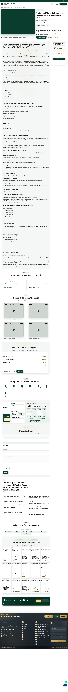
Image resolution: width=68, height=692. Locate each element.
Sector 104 (34, 416)
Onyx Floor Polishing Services (30, 531)
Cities (32, 3)
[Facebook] (63, 1)
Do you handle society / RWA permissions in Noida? (13, 501)
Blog (43, 3)
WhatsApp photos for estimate (9, 371)
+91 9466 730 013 (42, 418)
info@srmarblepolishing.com (35, 420)
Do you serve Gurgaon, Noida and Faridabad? (12, 515)
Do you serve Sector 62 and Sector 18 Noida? (12, 494)
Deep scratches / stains (16, 417)
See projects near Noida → (59, 63)
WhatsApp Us (49, 37)
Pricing (29, 3)
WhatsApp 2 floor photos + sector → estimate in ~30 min (10, 35)
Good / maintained (14, 414)
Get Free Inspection (41, 37)
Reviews (40, 3)
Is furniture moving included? (33, 494)
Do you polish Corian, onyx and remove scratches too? (13, 513)
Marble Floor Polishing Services (42, 624)
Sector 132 (29, 411)
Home (18, 3)
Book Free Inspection (6, 419)
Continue (5, 472)
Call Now (56, 37)
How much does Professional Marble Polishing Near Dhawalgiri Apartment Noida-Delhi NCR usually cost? (38, 497)
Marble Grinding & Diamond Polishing (41, 627)
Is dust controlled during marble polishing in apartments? (12, 504)
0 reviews (43, 22)
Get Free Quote (63, 3)
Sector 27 (44, 411)
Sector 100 (34, 414)
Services (25, 3)
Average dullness (20, 414)
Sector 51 (34, 411)
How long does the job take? (9, 509)
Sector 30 (45, 414)
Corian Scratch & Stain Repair (26, 533)
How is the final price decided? (9, 507)
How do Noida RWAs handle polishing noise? (12, 496)
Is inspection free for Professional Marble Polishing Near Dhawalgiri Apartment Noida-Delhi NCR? (37, 511)
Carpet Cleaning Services (41, 641)
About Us (21, 3)
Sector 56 (34, 409)
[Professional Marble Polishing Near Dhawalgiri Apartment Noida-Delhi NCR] (18, 21)
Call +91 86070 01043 (59, 53)
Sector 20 (29, 416)
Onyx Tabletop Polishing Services (20, 531)
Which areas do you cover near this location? (36, 514)
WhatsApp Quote (59, 56)
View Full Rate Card (59, 61)
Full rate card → (39, 644)
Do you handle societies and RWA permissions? (36, 503)
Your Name (5, 449)
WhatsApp (56, 616)
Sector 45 (39, 409)
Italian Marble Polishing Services (42, 631)
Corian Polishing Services (9, 531)
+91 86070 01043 (32, 418)
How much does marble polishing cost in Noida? (13, 499)
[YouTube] (66, 1)
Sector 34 (29, 409)
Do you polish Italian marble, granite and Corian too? (38, 508)
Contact (25, 639)
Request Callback (59, 641)
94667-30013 (11, 629)
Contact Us (46, 3)
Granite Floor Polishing (41, 633)
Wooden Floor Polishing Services (42, 639)
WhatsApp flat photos (8, 287)
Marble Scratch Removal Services (42, 531)
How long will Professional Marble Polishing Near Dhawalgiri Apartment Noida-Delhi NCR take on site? (38, 501)
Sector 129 (44, 409)
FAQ (24, 637)
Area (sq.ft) (13, 403)
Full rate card (20, 371)
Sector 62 (39, 416)
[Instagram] (64, 1)
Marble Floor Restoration (41, 629)
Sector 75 (44, 416)
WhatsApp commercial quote (34, 287)
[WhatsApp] (66, 682)
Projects (36, 3)
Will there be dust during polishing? (34, 506)
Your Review (5, 454)
